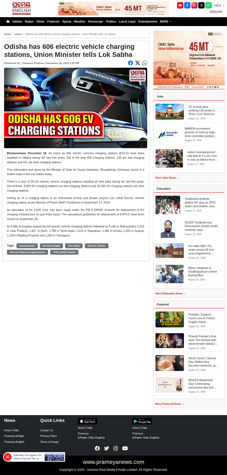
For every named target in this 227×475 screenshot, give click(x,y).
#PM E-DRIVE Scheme (64, 252)
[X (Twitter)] (201, 5)
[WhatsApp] (208, 5)
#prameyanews (27, 246)
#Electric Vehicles (97, 246)
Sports (66, 21)
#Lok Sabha (74, 246)
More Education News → (170, 293)
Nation (29, 21)
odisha (18, 34)
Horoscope (95, 21)
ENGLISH (216, 11)
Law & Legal (127, 21)
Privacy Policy (48, 435)
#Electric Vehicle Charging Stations (27, 252)
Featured (53, 21)
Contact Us (46, 430)
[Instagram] (194, 5)
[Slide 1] (113, 9)
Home (7, 34)
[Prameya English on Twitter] (106, 448)
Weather (79, 21)
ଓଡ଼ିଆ (217, 5)
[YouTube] (180, 5)
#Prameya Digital (51, 246)
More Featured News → (169, 403)
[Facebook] (187, 5)
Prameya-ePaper (14, 435)
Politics (111, 21)
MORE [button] (164, 21)
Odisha (17, 21)
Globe (41, 21)
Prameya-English (14, 441)
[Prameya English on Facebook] (97, 448)
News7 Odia (11, 430)
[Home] (8, 21)
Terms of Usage (49, 441)
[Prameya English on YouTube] (125, 448)
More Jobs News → (167, 177)
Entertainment (147, 21)
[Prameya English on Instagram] (116, 448)
